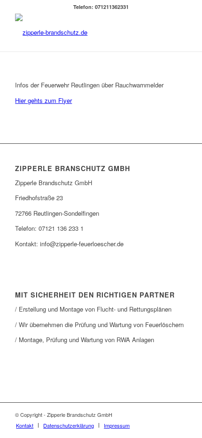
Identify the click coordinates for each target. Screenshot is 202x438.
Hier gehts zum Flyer (43, 100)
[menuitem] (24, 425)
